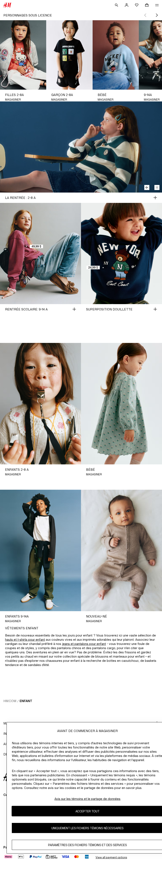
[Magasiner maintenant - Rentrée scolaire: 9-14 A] (74, 309)
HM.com (9, 701)
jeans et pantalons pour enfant (84, 644)
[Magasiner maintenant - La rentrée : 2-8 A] (155, 198)
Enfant (26, 701)
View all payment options (111, 857)
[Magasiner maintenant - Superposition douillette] (155, 309)
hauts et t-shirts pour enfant (25, 639)
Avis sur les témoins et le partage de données (87, 799)
